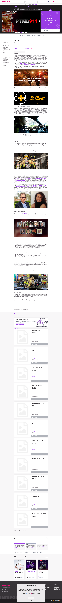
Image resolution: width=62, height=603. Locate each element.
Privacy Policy (4, 600)
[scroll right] (39, 21)
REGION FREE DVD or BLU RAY (6, 50)
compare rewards (20, 324)
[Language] (49, 1)
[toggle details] (24, 578)
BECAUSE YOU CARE (37, 349)
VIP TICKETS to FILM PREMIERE (6, 54)
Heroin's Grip (22, 63)
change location (35, 4)
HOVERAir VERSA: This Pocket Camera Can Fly (19, 573)
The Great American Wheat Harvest (28, 64)
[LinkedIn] (8, 589)
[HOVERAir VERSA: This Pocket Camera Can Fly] (19, 565)
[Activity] (53, 1)
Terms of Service (10, 600)
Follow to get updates (18, 548)
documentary (27, 48)
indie (31, 48)
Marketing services (56, 587)
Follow (50, 22)
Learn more (16, 547)
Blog (45, 588)
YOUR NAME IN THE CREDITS (6, 46)
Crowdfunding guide (47, 587)
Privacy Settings (15, 600)
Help (45, 589)
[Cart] (51, 1)
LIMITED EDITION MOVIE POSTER (6, 52)
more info (15, 45)
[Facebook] (2, 589)
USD (45, 1)
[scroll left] (2, 21)
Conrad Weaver (16, 8)
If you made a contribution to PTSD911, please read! (49, 30)
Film (15, 48)
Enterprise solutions (57, 589)
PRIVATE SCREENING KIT (6, 56)
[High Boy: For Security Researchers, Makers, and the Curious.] (31, 565)
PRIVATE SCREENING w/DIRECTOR (6, 60)
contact (19, 45)
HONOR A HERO (5, 42)
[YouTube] (5, 589)
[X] (4, 589)
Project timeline (4, 65)
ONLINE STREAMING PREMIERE (6, 48)
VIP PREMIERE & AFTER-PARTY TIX (6, 58)
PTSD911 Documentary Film (22, 7)
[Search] (25, 2)
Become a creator (56, 588)
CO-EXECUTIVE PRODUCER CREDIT (6, 62)
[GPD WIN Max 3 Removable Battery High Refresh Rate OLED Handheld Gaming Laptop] (43, 565)
